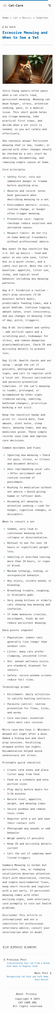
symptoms (42, 17)
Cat (16, 17)
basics (27, 17)
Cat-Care (16, 5)
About (20, 994)
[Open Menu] (49, 5)
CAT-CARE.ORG (27, 1002)
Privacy (31, 994)
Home (5, 17)
